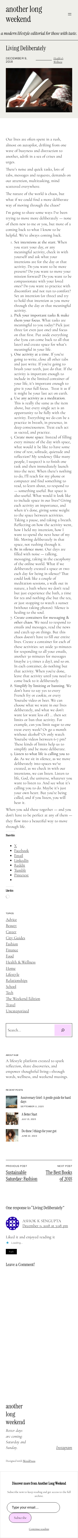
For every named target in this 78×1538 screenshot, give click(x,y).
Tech (9, 992)
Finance (12, 949)
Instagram (64, 1447)
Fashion (12, 943)
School (11, 986)
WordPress (29, 1461)
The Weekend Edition (23, 998)
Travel (10, 1004)
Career (11, 931)
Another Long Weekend (24, 14)
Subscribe (20, 1518)
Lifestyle (12, 974)
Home (11, 968)
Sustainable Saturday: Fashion (21, 1175)
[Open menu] (69, 14)
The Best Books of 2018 (59, 1175)
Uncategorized (17, 1010)
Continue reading (39, 1529)
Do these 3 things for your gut (39, 1131)
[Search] (62, 1030)
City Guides (15, 937)
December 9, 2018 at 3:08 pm (45, 1225)
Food (10, 956)
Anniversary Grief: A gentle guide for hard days (46, 1100)
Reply (11, 1251)
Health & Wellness (58, 60)
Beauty (11, 925)
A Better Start (29, 1114)
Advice (11, 919)
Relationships (16, 980)
